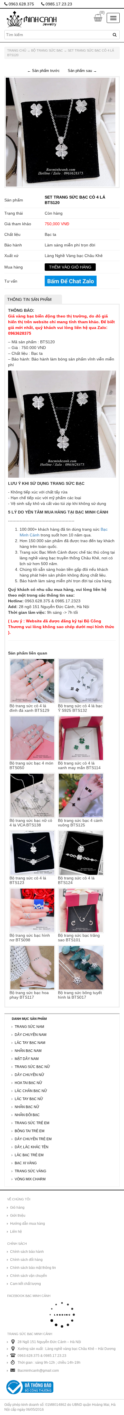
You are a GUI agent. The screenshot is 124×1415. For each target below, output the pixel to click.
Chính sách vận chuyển (28, 1276)
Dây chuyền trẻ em (33, 1139)
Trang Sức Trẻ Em (32, 1123)
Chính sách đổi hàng (26, 1260)
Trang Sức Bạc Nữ (32, 1067)
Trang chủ (16, 50)
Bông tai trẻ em (29, 1131)
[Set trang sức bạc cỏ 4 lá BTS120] (60, 132)
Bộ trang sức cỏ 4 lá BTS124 (76, 880)
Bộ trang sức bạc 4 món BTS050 (31, 765)
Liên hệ (16, 1232)
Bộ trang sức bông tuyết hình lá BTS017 (80, 994)
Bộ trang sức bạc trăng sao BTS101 (79, 937)
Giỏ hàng (17, 1208)
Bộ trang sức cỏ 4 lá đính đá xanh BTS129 (29, 708)
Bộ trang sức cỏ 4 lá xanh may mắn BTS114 (79, 765)
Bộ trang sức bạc (47, 50)
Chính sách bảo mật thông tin (33, 1268)
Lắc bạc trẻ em (29, 1155)
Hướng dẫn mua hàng (27, 1224)
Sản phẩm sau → (82, 70)
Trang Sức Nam (29, 1027)
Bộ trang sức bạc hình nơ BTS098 (30, 937)
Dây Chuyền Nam (30, 1035)
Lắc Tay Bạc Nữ (29, 1099)
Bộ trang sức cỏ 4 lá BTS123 (28, 880)
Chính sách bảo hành (27, 1252)
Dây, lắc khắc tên (31, 1147)
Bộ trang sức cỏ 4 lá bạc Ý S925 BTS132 (80, 708)
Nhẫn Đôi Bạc (27, 1115)
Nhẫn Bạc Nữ (27, 1107)
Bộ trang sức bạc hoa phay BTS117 (29, 994)
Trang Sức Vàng (30, 1171)
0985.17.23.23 (58, 4)
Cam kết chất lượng (25, 1284)
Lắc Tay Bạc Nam (30, 1043)
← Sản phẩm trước (43, 70)
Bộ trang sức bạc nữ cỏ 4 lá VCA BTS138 (31, 822)
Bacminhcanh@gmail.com (38, 1371)
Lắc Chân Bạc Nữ (31, 1091)
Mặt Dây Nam (27, 1059)
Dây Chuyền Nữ (29, 1075)
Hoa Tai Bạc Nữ (28, 1083)
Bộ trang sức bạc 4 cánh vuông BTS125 (80, 822)
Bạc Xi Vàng (26, 1163)
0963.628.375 (20, 4)
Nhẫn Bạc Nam (28, 1051)
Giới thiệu (17, 1216)
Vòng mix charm (30, 1179)
